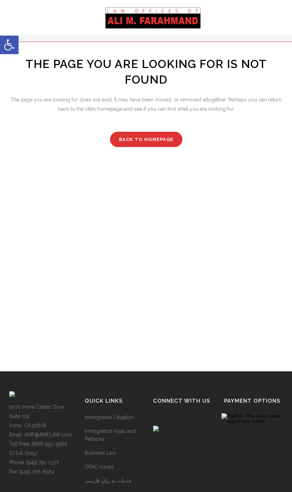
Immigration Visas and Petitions (110, 435)
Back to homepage (146, 139)
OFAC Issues (99, 467)
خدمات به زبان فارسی (108, 480)
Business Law (100, 453)
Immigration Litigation (109, 417)
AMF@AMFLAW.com (48, 435)
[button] (9, 45)
